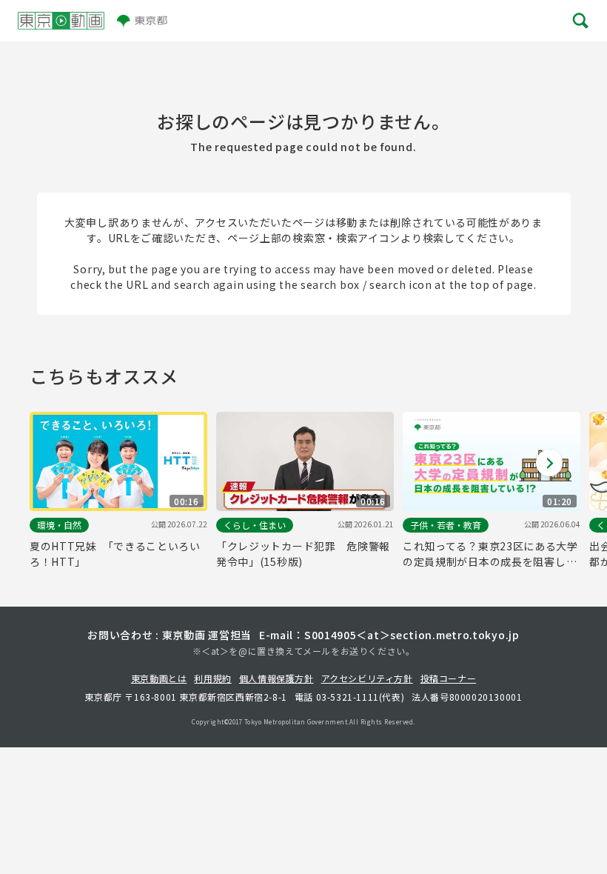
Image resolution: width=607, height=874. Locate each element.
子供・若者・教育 (445, 524)
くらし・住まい (255, 524)
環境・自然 (59, 524)
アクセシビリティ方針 (367, 678)
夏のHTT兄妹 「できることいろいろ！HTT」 (115, 553)
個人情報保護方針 (276, 678)
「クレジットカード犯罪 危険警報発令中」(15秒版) (303, 553)
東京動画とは (159, 678)
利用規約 (212, 678)
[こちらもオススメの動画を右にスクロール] (549, 463)
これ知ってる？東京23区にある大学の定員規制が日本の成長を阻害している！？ (490, 554)
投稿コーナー (448, 678)
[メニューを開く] (579, 21)
